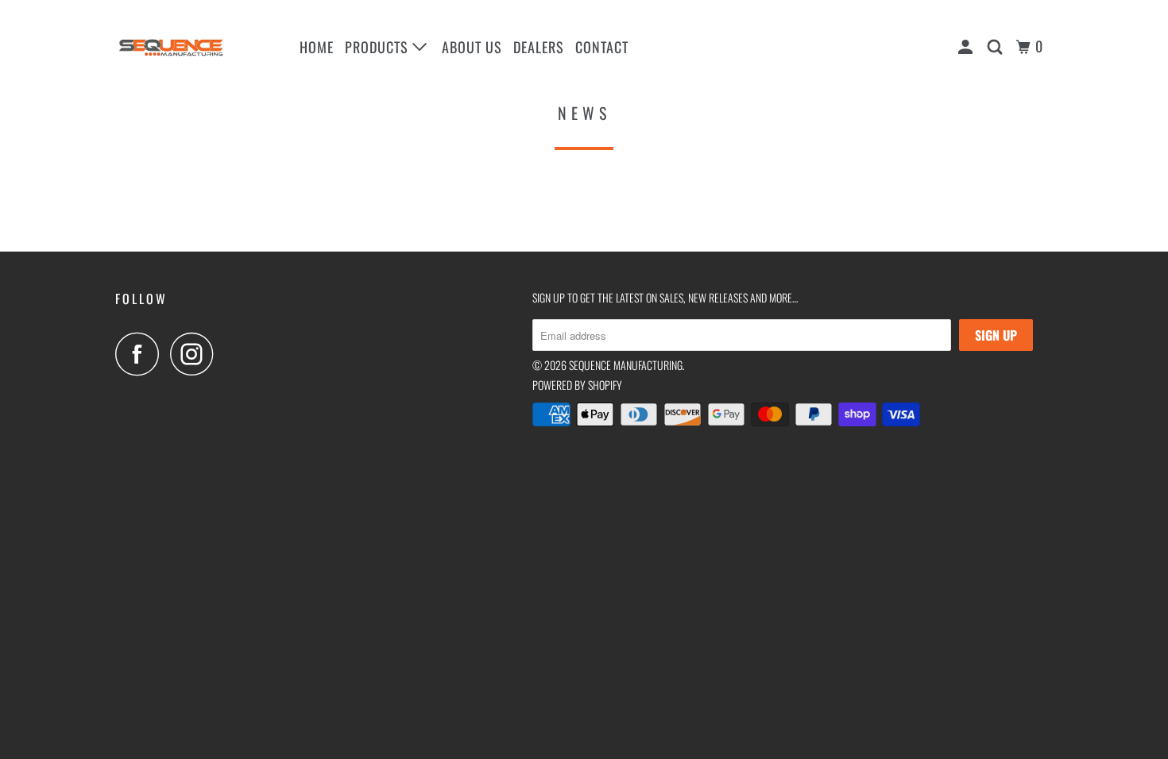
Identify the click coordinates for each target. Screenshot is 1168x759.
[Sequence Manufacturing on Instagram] (196, 354)
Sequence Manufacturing (626, 364)
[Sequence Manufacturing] (196, 47)
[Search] (996, 47)
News (584, 113)
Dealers (538, 47)
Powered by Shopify (577, 384)
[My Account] (967, 47)
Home (317, 47)
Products (378, 47)
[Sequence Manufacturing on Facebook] (141, 354)
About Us (472, 47)
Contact (601, 47)
